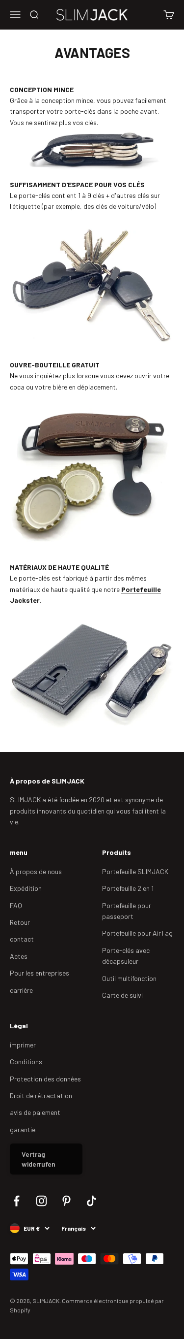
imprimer (23, 1045)
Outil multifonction (129, 978)
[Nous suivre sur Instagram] (41, 1201)
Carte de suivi (122, 995)
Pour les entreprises (39, 973)
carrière (21, 990)
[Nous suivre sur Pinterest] (66, 1201)
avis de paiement (35, 1112)
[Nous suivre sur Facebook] (16, 1201)
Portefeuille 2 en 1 (128, 888)
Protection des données (45, 1079)
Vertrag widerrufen (38, 1159)
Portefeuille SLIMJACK (135, 871)
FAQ (16, 905)
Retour (20, 922)
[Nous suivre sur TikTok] (91, 1201)
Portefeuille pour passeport (126, 910)
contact (22, 939)
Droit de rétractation (41, 1095)
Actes (18, 956)
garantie (22, 1129)
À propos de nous (36, 871)
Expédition (26, 888)
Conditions (26, 1061)
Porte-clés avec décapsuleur (126, 955)
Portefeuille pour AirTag (137, 933)
